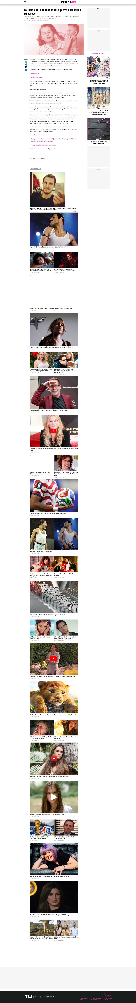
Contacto (82, 999)
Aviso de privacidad (94, 999)
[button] (26, 62)
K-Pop (98, 78)
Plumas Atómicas (108, 998)
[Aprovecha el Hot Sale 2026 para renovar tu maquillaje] (98, 129)
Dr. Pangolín (27, 21)
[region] (40, 951)
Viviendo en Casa (107, 995)
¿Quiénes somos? (84, 998)
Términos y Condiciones (95, 998)
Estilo (99, 139)
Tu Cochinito (107, 993)
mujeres (38, 168)
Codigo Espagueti (108, 996)
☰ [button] (25, 2)
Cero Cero (106, 999)
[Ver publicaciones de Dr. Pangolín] (47, 207)
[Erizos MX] (68, 2)
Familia (32, 168)
